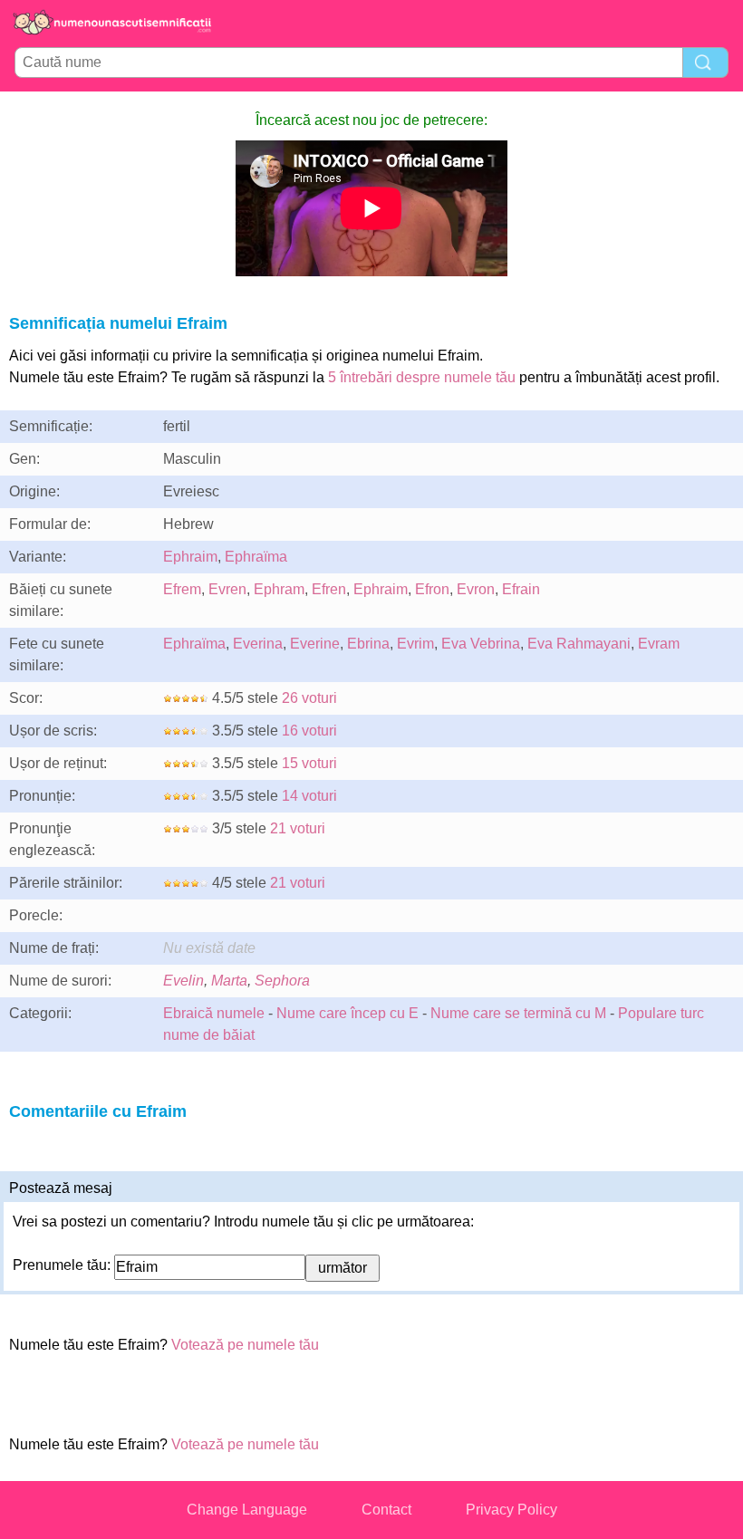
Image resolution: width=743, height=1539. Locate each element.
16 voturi (309, 730)
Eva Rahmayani (579, 643)
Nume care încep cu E (347, 1013)
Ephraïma (256, 556)
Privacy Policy (511, 1509)
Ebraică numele (214, 1013)
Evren (227, 589)
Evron (476, 589)
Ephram (279, 589)
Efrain (521, 589)
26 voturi (309, 698)
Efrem (182, 589)
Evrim (415, 643)
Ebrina (368, 643)
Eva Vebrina (480, 643)
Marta (229, 980)
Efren (329, 589)
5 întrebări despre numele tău (422, 377)
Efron (432, 589)
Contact (386, 1509)
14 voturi (309, 795)
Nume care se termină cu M (518, 1013)
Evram (659, 643)
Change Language (247, 1509)
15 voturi (309, 763)
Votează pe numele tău (245, 1344)
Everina (258, 643)
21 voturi (297, 828)
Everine (315, 643)
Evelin (183, 980)
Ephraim (190, 556)
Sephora (282, 980)
